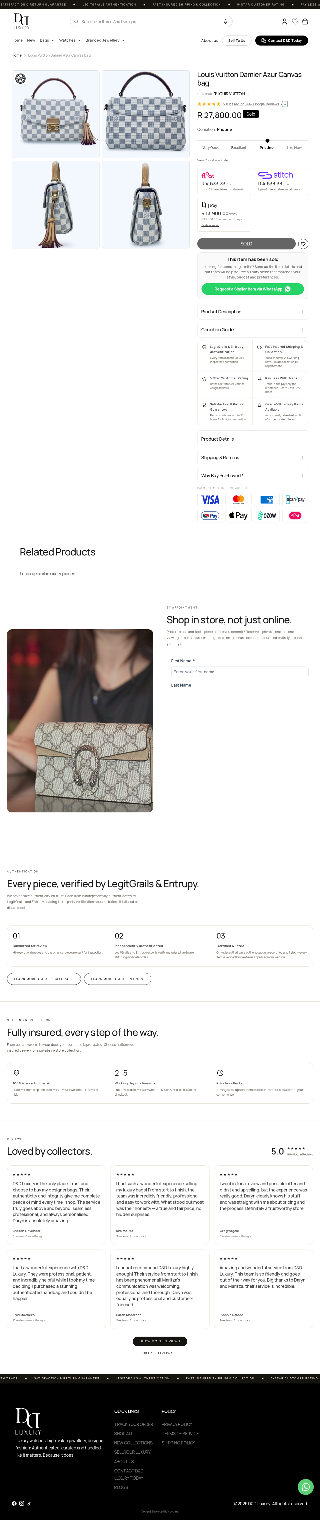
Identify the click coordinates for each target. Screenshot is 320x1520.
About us (209, 40)
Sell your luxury (132, 1452)
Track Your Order (133, 1424)
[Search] (275, 22)
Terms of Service (180, 1433)
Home (17, 40)
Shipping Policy (178, 1443)
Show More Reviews (160, 1341)
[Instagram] (21, 1503)
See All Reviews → (160, 1353)
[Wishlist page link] (295, 22)
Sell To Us (236, 40)
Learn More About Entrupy (117, 979)
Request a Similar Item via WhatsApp (248, 289)
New (31, 40)
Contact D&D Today (285, 40)
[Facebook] (14, 1503)
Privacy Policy (177, 1424)
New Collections (133, 1443)
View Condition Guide (212, 160)
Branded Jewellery (103, 40)
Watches (67, 40)
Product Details (217, 439)
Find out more (210, 225)
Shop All (123, 1433)
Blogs (121, 1487)
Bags (44, 40)
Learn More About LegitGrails (44, 979)
